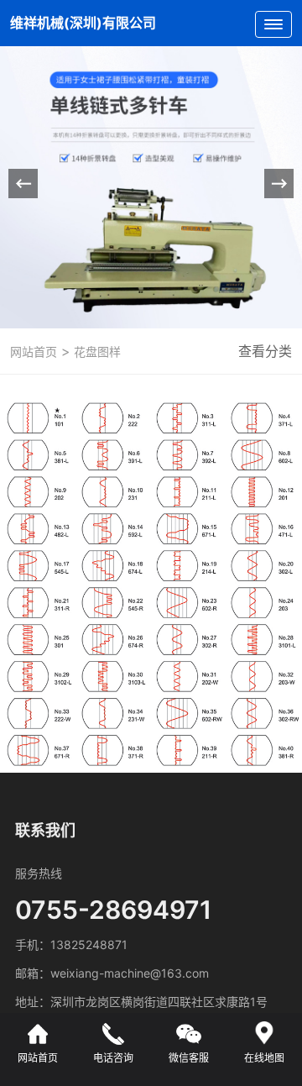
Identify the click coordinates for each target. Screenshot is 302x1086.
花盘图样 (95, 351)
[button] (279, 183)
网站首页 (33, 351)
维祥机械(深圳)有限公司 (83, 22)
